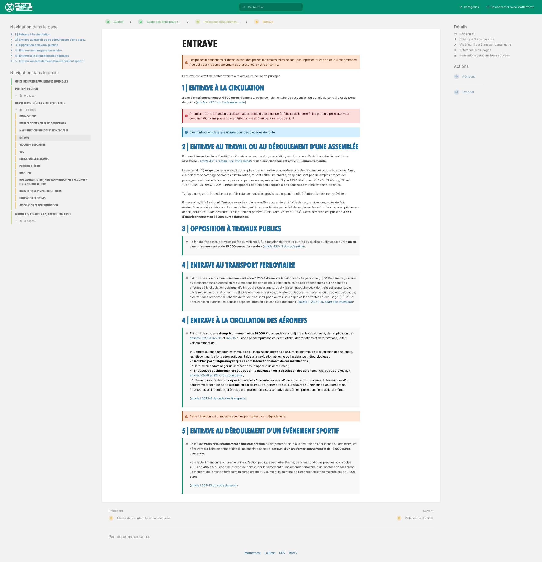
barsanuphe (503, 44)
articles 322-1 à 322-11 (206, 338)
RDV (282, 553)
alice (491, 39)
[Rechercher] (244, 7)
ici (290, 118)
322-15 (231, 338)
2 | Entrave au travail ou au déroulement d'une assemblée (51, 39)
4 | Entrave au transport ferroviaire (38, 50)
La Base (269, 553)
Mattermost (253, 553)
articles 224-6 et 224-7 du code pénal (216, 375)
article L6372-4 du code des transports (218, 398)
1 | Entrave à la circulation (32, 34)
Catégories (471, 7)
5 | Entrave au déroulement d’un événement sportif (49, 61)
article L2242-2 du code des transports (326, 302)
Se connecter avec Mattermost (512, 7)
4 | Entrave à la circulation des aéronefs (42, 55)
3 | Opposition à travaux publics (36, 45)
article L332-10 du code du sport (214, 485)
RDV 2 (293, 553)
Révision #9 (467, 34)
